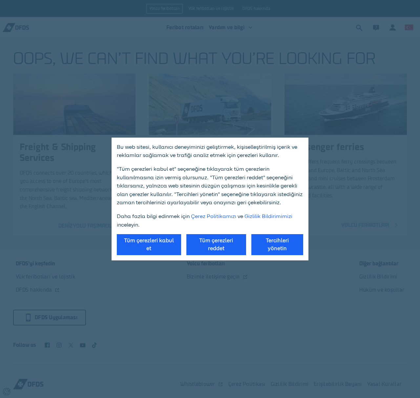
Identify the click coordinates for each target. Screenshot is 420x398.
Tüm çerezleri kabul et (149, 244)
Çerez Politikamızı (213, 216)
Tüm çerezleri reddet (216, 244)
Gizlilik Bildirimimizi (268, 216)
